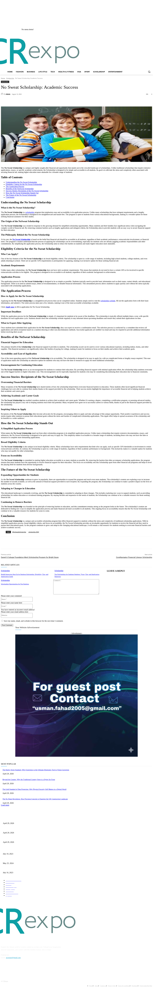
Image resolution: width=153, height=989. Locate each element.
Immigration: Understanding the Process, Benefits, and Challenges (25, 869)
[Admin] (2, 94)
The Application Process (15, 187)
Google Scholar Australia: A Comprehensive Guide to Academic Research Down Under (32, 850)
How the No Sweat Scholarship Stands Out (22, 193)
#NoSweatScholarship (19, 532)
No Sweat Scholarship (21, 239)
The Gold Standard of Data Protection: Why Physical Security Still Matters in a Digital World (34, 789)
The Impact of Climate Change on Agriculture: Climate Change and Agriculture (30, 859)
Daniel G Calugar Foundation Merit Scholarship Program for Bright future (30, 557)
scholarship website (108, 301)
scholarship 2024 (33, 532)
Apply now (9, 307)
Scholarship (10, 78)
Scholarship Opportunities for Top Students (15, 584)
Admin (8, 94)
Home (3, 78)
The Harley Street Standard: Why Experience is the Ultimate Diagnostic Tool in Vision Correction (36, 770)
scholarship (30, 212)
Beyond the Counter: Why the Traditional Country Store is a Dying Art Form (29, 779)
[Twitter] (31, 100)
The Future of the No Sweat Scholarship (21, 195)
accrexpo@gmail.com (13, 958)
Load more (5, 805)
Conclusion (10, 197)
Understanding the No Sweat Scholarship (21, 182)
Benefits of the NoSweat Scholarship (20, 189)
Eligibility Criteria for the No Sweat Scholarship (24, 184)
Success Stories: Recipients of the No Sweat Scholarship (27, 191)
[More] (48, 100)
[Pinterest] (40, 100)
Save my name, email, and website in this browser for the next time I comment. (33, 621)
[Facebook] (150, 29)
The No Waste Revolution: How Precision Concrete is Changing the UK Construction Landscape (35, 799)
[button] (149, 72)
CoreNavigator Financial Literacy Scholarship (134, 557)
